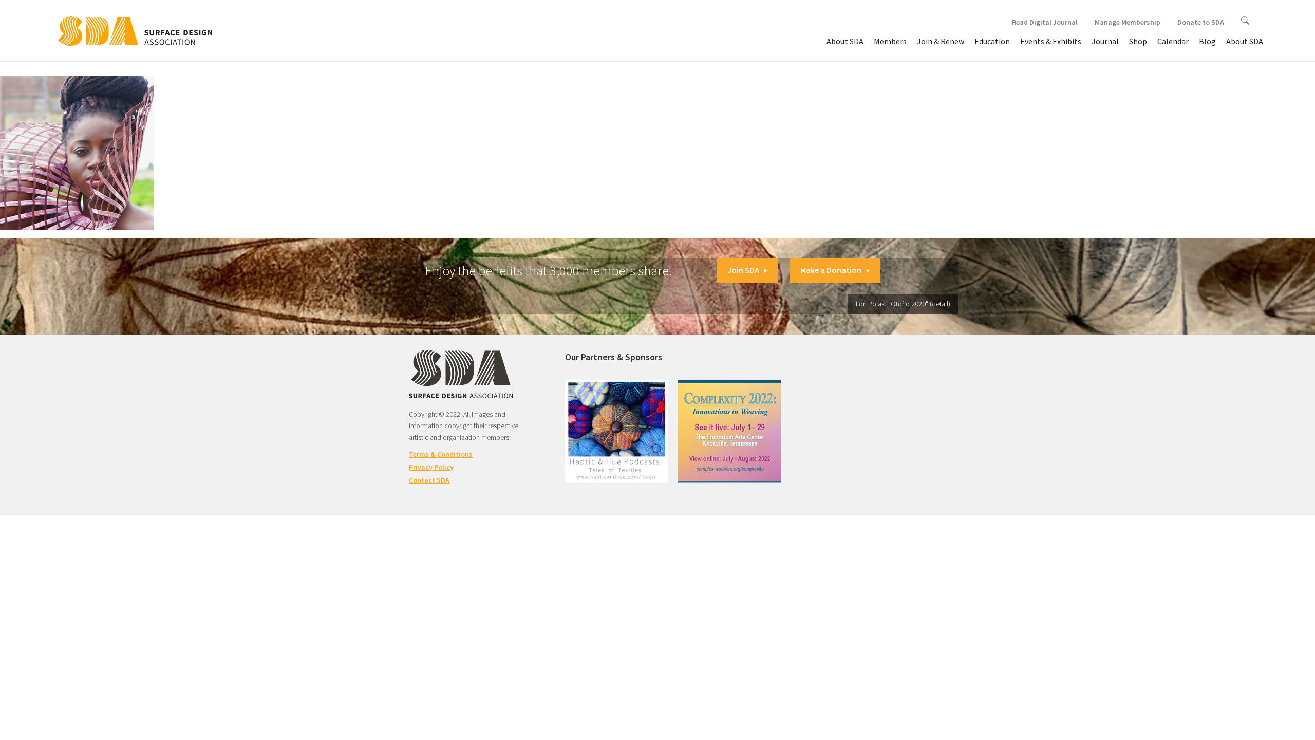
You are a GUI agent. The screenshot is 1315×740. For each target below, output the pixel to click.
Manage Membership (1127, 22)
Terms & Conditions (441, 454)
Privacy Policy (431, 467)
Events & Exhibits (1050, 41)
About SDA (844, 41)
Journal (1105, 41)
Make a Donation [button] (830, 270)
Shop (1138, 41)
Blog (1207, 41)
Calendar (1173, 41)
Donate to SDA (1200, 22)
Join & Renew (940, 41)
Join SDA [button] (743, 270)
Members (890, 41)
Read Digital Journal (1045, 22)
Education (992, 41)
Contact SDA (429, 480)
